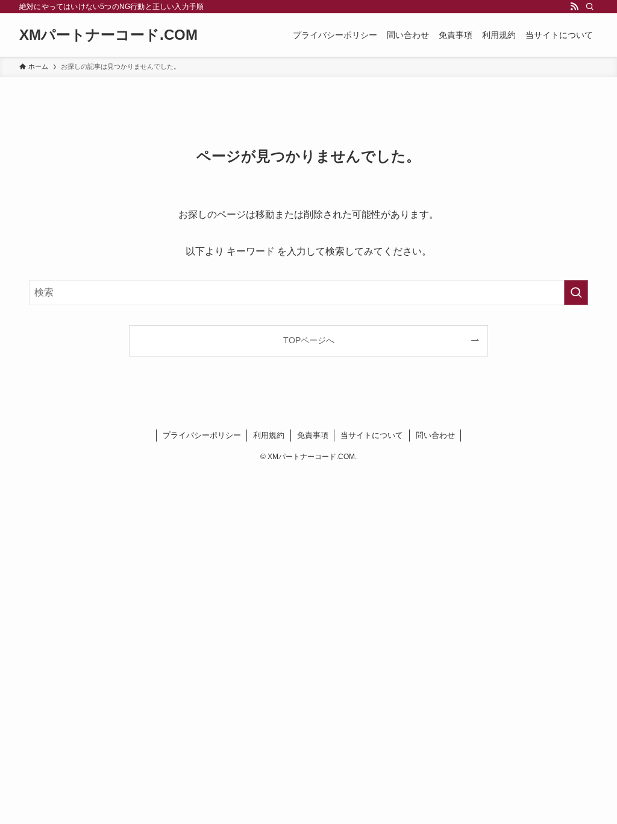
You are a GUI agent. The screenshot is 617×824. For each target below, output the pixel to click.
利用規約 (268, 435)
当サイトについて (371, 435)
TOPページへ (308, 340)
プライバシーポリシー (202, 435)
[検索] (590, 6)
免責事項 (312, 435)
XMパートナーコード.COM (108, 35)
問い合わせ (435, 435)
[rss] (574, 6)
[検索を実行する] (576, 292)
